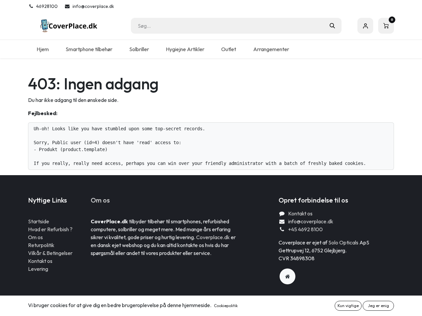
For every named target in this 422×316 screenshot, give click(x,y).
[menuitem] (42, 49)
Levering (38, 269)
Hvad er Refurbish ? (50, 229)
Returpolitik (41, 245)
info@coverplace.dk (310, 221)
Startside (38, 221)
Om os (35, 237)
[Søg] (332, 26)
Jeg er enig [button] (378, 305)
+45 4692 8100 (305, 229)
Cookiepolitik (226, 305)
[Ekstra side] (287, 276)
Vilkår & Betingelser (50, 253)
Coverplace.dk (213, 237)
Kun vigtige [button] (348, 305)
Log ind (365, 26)
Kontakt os (40, 261)
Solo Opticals (343, 242)
